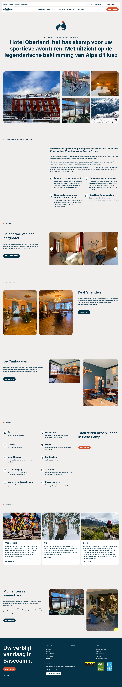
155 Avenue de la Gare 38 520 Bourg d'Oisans (62, 37)
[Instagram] (8, 675)
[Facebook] (4, 675)
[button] (51, 249)
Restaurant (50, 9)
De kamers (41, 9)
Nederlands (110, 4)
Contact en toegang (8, 4)
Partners (98, 656)
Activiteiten (80, 9)
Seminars (17, 4)
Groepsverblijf (24, 4)
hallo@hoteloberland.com (54, 670)
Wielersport (71, 9)
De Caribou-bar (60, 9)
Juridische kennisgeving (103, 658)
